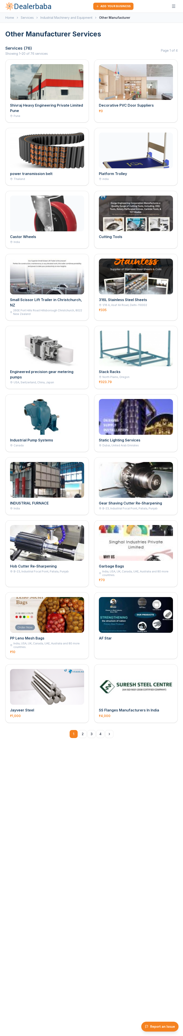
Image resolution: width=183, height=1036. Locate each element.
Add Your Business (115, 6)
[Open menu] (174, 6)
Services (27, 17)
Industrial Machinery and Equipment (66, 17)
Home (9, 17)
